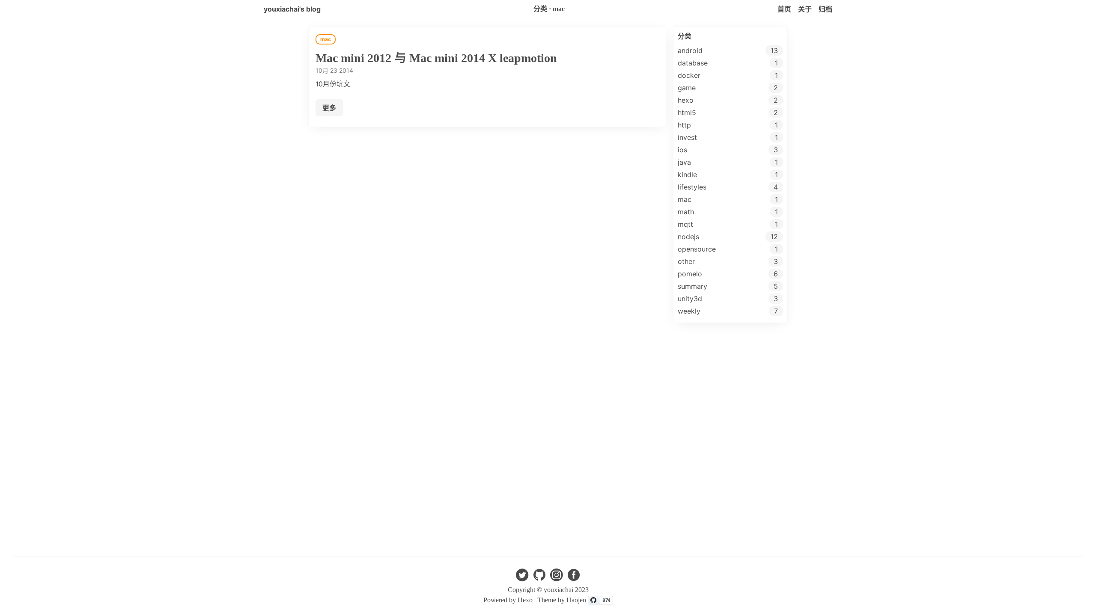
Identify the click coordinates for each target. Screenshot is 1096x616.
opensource (697, 249)
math (686, 211)
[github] (539, 577)
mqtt (685, 224)
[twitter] (522, 577)
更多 (329, 108)
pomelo (690, 274)
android (690, 50)
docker (689, 75)
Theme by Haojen (562, 600)
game (687, 87)
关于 (805, 9)
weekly (689, 311)
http (684, 125)
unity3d (690, 298)
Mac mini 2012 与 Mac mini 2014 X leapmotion (436, 58)
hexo (686, 100)
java (684, 162)
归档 (825, 9)
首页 (784, 9)
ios (682, 149)
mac (684, 199)
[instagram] (556, 577)
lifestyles (692, 187)
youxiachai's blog (292, 9)
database (693, 63)
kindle (687, 174)
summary (692, 286)
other (686, 261)
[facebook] (573, 577)
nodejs (688, 236)
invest (687, 137)
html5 (687, 112)
